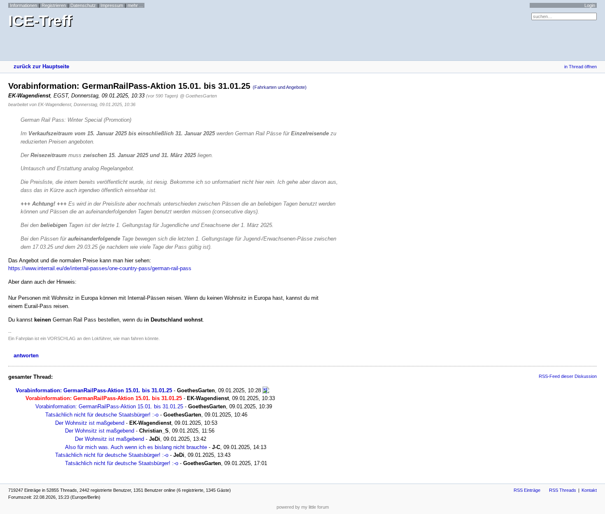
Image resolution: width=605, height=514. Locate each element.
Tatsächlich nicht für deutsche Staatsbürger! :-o (101, 415)
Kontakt (589, 490)
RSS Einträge (527, 490)
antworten (26, 355)
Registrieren (54, 5)
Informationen (23, 5)
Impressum (111, 5)
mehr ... (135, 5)
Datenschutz (83, 5)
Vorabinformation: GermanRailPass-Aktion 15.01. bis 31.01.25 (94, 390)
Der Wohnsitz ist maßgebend (89, 423)
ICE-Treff (40, 20)
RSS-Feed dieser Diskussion (568, 376)
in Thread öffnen (580, 66)
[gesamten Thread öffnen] (266, 390)
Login (589, 5)
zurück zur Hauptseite (41, 66)
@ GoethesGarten (198, 95)
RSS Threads (562, 490)
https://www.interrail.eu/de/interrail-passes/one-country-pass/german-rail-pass (99, 268)
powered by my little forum (303, 507)
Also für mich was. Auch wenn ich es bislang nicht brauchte (136, 447)
